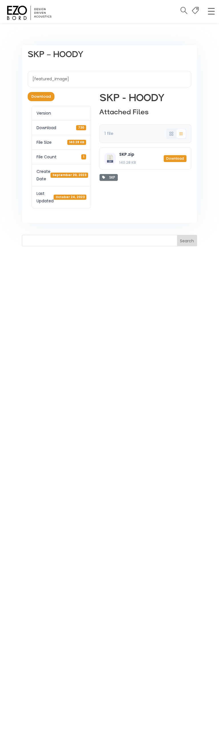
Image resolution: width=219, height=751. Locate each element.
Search (187, 241)
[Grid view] (171, 133)
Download (41, 96)
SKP (111, 177)
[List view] (181, 133)
